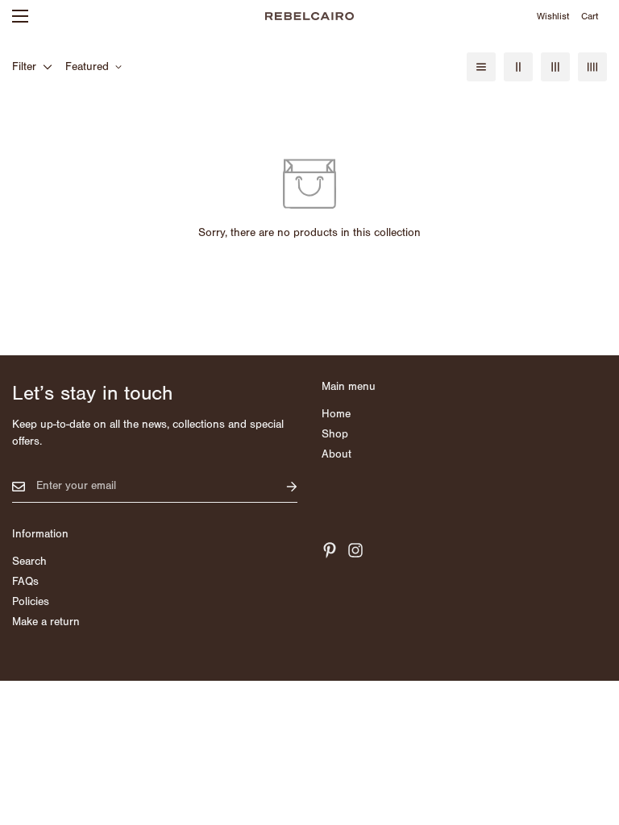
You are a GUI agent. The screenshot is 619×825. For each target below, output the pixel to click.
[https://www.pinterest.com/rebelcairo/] (330, 550)
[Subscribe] (278, 486)
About (336, 454)
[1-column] (481, 66)
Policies (30, 601)
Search (29, 561)
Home (336, 414)
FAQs (25, 581)
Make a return (46, 622)
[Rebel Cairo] (309, 15)
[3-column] (555, 66)
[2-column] (518, 66)
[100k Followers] (355, 550)
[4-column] (592, 66)
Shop (335, 434)
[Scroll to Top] (587, 737)
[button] (590, 16)
